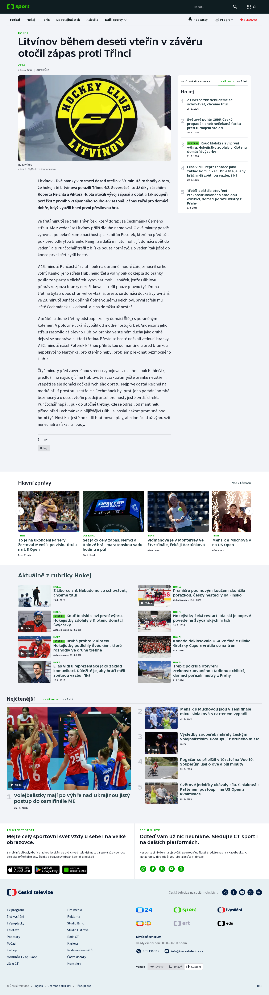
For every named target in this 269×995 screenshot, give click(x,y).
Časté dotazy (76, 957)
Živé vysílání (15, 916)
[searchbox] (211, 6)
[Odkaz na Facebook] (152, 868)
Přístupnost (83, 986)
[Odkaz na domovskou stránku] (24, 6)
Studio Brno (75, 923)
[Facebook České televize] (233, 892)
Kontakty (74, 963)
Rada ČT (73, 937)
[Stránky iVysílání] (230, 911)
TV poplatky (15, 923)
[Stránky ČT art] (182, 925)
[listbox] (175, 966)
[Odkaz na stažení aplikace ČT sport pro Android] (47, 869)
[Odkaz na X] (162, 868)
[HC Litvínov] (94, 118)
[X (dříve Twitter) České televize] (250, 892)
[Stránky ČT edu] (225, 925)
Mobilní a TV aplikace (22, 957)
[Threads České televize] (259, 892)
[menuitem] (15, 19)
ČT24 (21, 65)
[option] (157, 967)
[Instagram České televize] (225, 892)
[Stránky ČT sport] (185, 911)
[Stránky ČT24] (144, 911)
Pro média (74, 910)
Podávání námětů (79, 950)
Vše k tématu (241, 483)
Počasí (11, 943)
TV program (15, 910)
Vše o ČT (13, 963)
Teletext (13, 930)
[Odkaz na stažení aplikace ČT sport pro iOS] (19, 869)
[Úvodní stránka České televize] (30, 892)
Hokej (23, 33)
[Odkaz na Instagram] (143, 868)
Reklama (73, 916)
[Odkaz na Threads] (181, 868)
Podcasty (13, 937)
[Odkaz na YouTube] (171, 868)
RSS (259, 986)
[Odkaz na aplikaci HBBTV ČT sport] (74, 869)
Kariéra (72, 943)
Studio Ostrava (77, 930)
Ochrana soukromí (59, 986)
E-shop (12, 950)
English (38, 986)
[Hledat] (235, 6)
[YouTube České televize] (242, 892)
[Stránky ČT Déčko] (143, 925)
